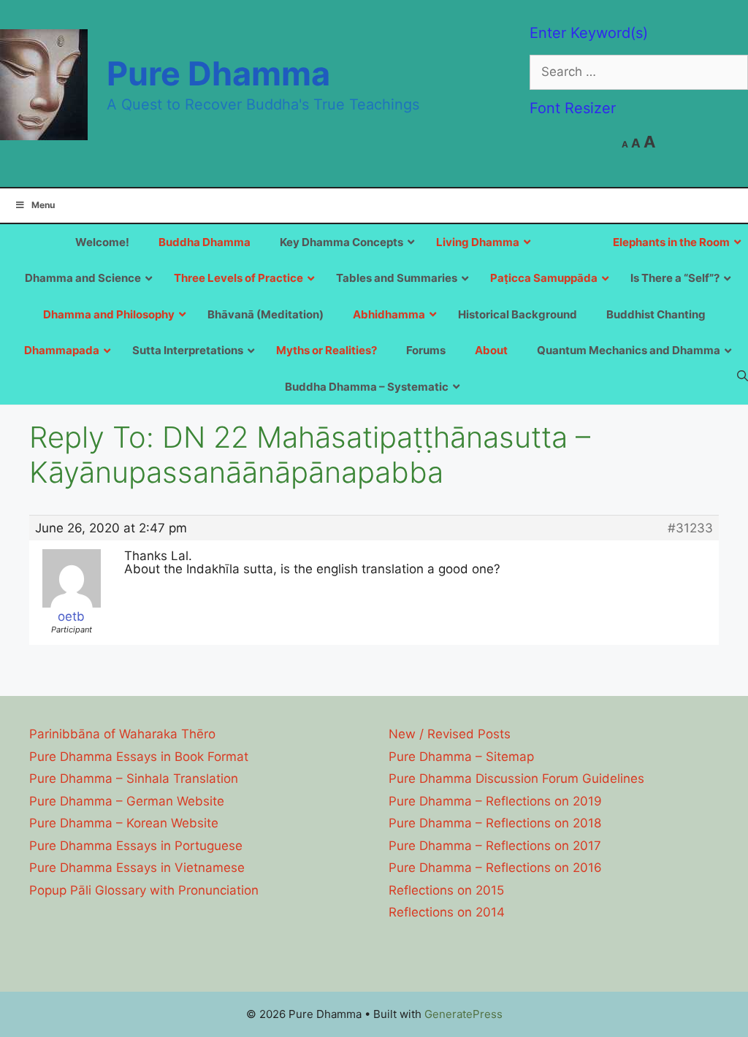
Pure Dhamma (218, 73)
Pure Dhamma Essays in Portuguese (136, 845)
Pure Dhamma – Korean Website (123, 823)
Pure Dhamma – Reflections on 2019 (495, 801)
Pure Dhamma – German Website (126, 801)
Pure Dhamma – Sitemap (461, 756)
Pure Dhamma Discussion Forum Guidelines (516, 778)
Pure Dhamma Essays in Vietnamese (137, 867)
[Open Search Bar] (742, 375)
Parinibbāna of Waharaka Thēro (122, 734)
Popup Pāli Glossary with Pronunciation (144, 890)
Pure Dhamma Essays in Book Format (138, 756)
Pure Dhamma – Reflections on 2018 (495, 823)
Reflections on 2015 (446, 890)
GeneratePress (463, 1014)
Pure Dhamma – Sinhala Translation (133, 778)
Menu (43, 204)
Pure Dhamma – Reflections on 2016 (495, 867)
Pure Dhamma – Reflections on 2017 (495, 845)
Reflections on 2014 (447, 912)
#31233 (690, 528)
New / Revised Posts (450, 734)
